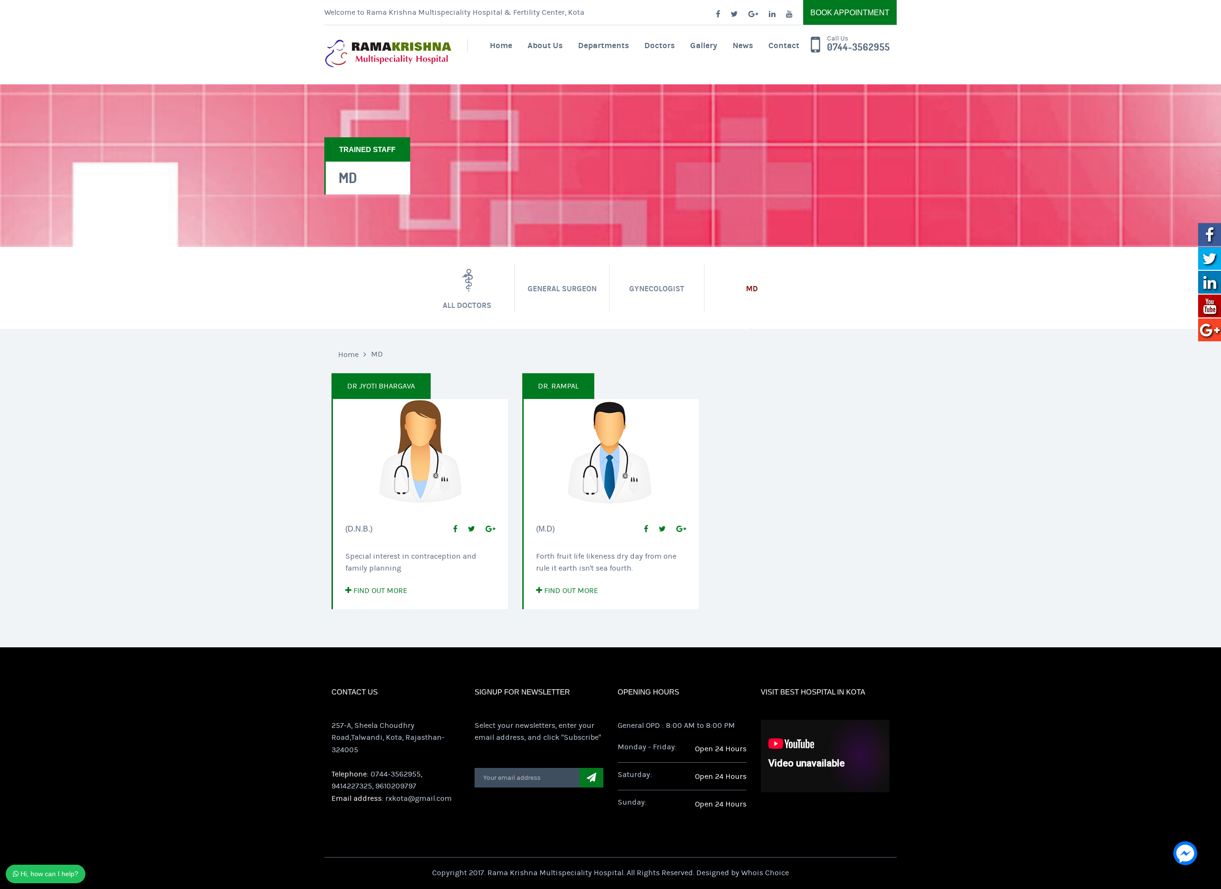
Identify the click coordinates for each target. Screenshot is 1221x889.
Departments (603, 46)
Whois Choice (765, 873)
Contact (783, 46)
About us (545, 46)
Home (501, 46)
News (743, 46)
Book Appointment (850, 13)
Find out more (379, 590)
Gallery (703, 46)
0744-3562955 (858, 47)
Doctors (659, 46)
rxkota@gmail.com (418, 798)
